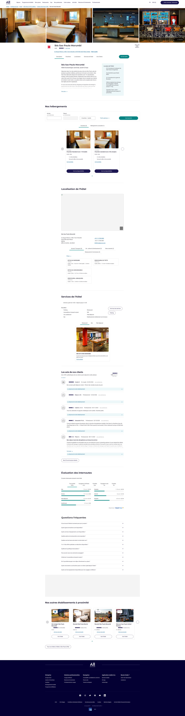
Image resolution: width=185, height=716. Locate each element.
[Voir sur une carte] (92, 212)
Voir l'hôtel (60, 636)
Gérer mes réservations (126, 677)
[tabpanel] (92, 153)
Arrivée (50, 114)
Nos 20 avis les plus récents (70, 460)
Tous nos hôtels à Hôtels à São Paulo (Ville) (58, 646)
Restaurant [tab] (85, 323)
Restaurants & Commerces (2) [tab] (92, 252)
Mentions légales (107, 702)
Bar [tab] (92, 323)
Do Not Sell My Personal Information (122, 702)
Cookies (99, 702)
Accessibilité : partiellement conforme (91, 677)
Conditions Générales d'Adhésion (75, 702)
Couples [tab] (114, 484)
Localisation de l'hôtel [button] (73, 189)
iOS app (103, 680)
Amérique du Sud (14, 6)
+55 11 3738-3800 (99, 238)
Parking (112, 313)
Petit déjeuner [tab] (99, 323)
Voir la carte (94, 51)
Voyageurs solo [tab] (104, 484)
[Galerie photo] (92, 25)
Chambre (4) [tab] (84, 125)
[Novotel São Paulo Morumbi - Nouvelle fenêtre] (103, 615)
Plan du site (85, 680)
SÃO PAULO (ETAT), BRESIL (29, 6)
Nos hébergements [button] (56, 106)
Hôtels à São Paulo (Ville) (42, 6)
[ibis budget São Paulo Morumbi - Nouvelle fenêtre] (60, 615)
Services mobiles (105, 677)
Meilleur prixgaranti (137, 46)
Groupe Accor (48, 677)
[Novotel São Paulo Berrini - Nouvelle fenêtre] (81, 615)
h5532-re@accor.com (100, 243)
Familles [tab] (95, 484)
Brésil (21, 6)
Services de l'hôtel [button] (71, 296)
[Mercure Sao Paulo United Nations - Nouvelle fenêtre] (124, 615)
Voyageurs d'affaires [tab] (84, 484)
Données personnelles (90, 702)
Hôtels (7, 6)
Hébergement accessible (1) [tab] (97, 125)
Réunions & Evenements (69, 680)
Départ (66, 114)
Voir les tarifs (124, 56)
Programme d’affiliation (50, 687)
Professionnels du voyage (70, 682)
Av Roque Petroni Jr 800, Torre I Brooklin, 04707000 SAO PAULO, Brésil (72, 51)
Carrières (47, 682)
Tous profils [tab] (72, 484)
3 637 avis (67, 48)
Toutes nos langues (87, 682)
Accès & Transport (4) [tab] (76, 248)
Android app (104, 682)
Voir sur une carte (58, 632)
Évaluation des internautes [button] (76, 472)
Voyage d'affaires (68, 677)
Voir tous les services (115, 308)
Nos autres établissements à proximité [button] (67, 602)
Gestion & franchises (49, 680)
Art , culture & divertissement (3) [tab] (94, 248)
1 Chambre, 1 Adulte (86, 118)
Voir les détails (79, 359)
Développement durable (50, 684)
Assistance (123, 680)
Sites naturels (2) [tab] (109, 248)
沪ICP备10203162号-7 (97, 705)
